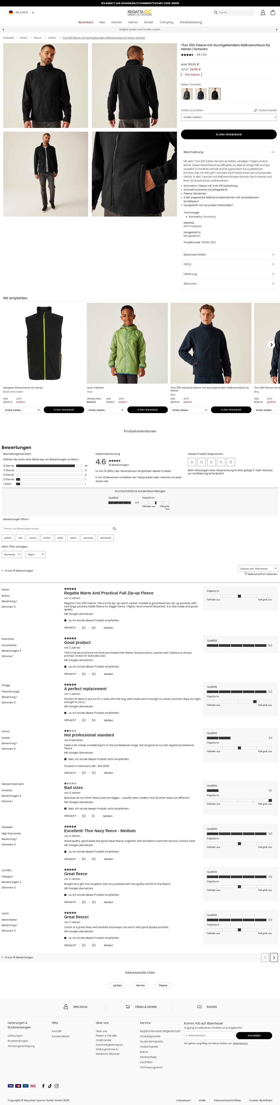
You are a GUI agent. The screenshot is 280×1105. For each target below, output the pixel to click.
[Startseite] (140, 12)
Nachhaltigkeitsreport (109, 1045)
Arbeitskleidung (191, 22)
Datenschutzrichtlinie (227, 1100)
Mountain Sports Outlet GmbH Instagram (57, 1086)
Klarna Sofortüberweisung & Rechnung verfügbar (140, 29)
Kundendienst (60, 1036)
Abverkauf (85, 22)
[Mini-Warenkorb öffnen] (272, 12)
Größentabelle (149, 1047)
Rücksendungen (18, 1041)
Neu (102, 22)
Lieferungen (15, 1036)
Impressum (183, 1100)
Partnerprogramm (151, 1067)
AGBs (202, 1100)
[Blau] (201, 93)
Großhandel (103, 1040)
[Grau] (187, 93)
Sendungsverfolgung (21, 1046)
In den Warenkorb (229, 134)
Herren (133, 22)
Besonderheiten (195, 254)
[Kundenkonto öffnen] (263, 12)
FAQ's (187, 264)
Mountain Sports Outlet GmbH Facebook (43, 1086)
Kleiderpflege (148, 1057)
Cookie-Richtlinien (260, 1100)
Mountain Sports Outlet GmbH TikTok (50, 1086)
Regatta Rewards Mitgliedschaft (160, 1031)
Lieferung (190, 274)
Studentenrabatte (151, 1041)
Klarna (144, 1052)
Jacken (117, 985)
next (277, 29)
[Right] (271, 344)
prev (3, 29)
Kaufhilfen (146, 1062)
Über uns (101, 1031)
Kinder (148, 22)
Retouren (190, 283)
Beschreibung (193, 152)
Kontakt (212, 1006)
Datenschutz (240, 1043)
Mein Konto (80, 1006)
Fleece (163, 985)
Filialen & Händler (146, 1006)
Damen (116, 22)
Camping (166, 22)
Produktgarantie (150, 1036)
